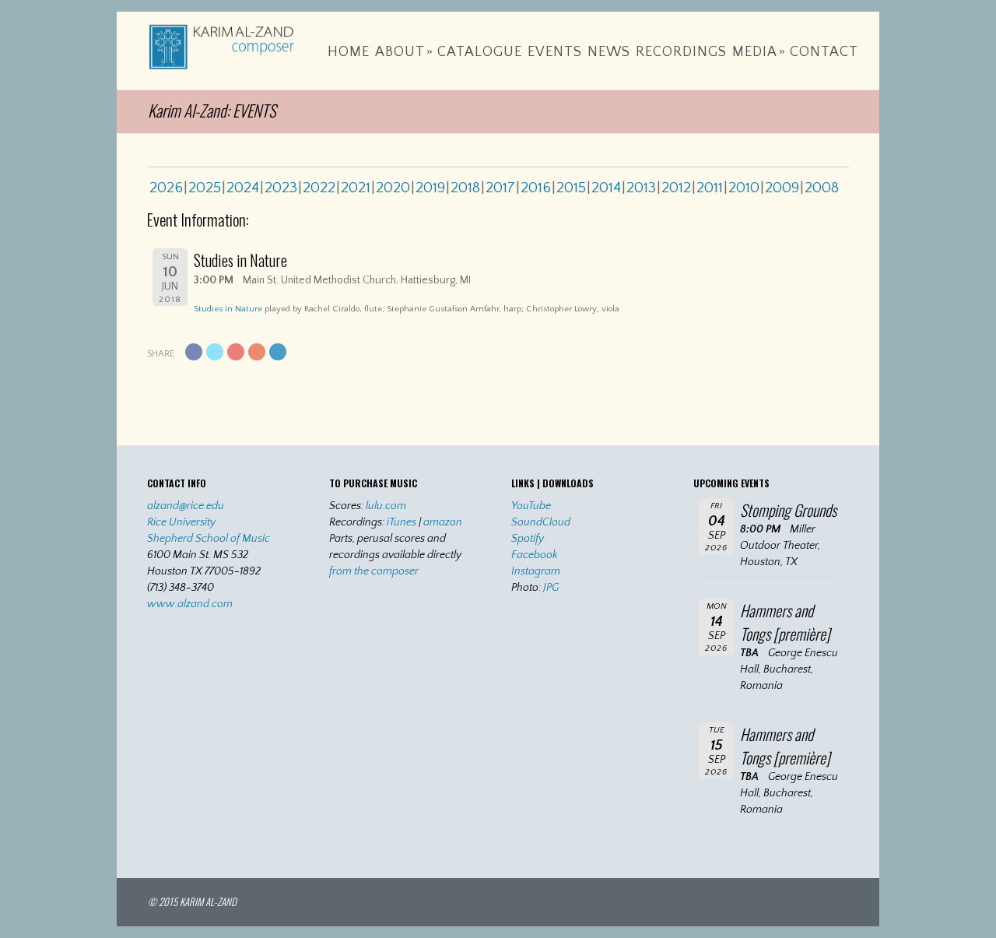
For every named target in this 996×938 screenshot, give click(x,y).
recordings (681, 52)
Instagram (535, 571)
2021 (355, 187)
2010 (743, 187)
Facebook (534, 555)
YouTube (531, 506)
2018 (465, 187)
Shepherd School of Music (208, 538)
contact (824, 52)
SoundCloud (540, 522)
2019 (430, 187)
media (759, 52)
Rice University (181, 522)
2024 (242, 187)
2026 (166, 187)
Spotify (527, 538)
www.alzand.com (190, 604)
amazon (442, 522)
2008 (822, 187)
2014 (606, 187)
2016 (536, 187)
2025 (204, 187)
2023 (281, 187)
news (608, 52)
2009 (782, 187)
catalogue (479, 52)
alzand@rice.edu (185, 506)
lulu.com (386, 506)
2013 (641, 187)
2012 (676, 187)
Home (349, 52)
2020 (393, 187)
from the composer (374, 571)
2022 (319, 187)
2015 (571, 187)
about (404, 52)
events (555, 52)
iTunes (401, 522)
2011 (709, 187)
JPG (551, 587)
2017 (500, 187)
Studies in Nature (228, 309)
